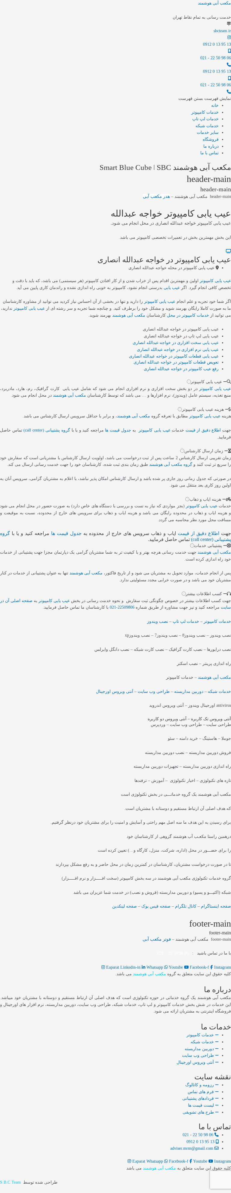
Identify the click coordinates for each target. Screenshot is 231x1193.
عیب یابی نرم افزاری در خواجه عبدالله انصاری (178, 349)
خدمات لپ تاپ (205, 119)
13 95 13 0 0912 (217, 44)
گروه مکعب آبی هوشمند (170, 464)
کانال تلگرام (185, 906)
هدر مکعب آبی (156, 196)
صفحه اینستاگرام (216, 906)
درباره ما (211, 146)
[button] (204, 98)
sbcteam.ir (222, 31)
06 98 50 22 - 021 (215, 58)
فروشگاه (211, 139)
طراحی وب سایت (154, 691)
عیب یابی (172, 287)
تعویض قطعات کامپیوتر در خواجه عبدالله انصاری (176, 362)
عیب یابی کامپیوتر (215, 280)
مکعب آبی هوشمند (214, 3)
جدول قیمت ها (118, 430)
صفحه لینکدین (124, 906)
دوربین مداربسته (188, 691)
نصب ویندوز (157, 621)
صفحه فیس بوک (156, 906)
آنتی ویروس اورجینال (114, 691)
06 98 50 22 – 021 (173, 953)
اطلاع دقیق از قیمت (203, 430)
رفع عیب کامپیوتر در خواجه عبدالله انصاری (181, 369)
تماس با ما (209, 153)
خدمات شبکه (207, 126)
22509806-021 (122, 607)
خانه (215, 105)
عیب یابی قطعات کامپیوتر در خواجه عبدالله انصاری (174, 356)
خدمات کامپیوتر (205, 112)
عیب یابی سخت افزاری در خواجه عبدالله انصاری (176, 342)
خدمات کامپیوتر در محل (188, 315)
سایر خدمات (208, 132)
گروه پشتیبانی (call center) (46, 430)
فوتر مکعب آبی (157, 939)
